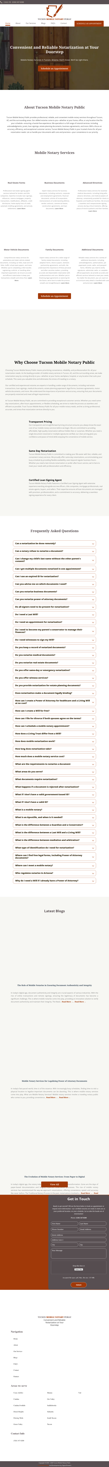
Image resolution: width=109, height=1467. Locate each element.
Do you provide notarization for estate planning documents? (48, 685)
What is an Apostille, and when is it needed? (39, 817)
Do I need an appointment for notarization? (38, 622)
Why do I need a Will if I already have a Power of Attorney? (46, 880)
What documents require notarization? (36, 779)
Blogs (43, 23)
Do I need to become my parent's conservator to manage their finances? (48, 630)
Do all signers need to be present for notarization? (42, 607)
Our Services (31, 23)
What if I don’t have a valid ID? (31, 802)
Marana (49, 1393)
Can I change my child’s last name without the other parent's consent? (48, 559)
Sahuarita (50, 1411)
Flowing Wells (18, 1418)
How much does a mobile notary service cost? (40, 756)
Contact (64, 23)
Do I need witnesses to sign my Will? (34, 640)
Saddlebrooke (51, 1405)
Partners (16, 1376)
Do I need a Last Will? (26, 614)
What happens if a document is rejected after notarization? (47, 787)
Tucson (49, 1424)
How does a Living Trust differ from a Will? (38, 733)
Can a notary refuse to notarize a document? (39, 551)
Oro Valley (51, 1399)
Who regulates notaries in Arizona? (34, 873)
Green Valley (18, 1424)
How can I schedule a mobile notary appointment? (42, 726)
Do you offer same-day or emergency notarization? (42, 670)
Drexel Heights (19, 1411)
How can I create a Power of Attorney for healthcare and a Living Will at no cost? (52, 701)
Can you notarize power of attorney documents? (41, 599)
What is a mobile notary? (28, 809)
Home (7, 23)
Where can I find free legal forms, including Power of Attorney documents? (48, 856)
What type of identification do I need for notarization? (44, 847)
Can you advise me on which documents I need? (41, 584)
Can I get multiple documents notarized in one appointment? (48, 569)
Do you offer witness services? (31, 678)
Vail (79, 1393)
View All (54, 1184)
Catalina (16, 1399)
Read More (67, 1002)
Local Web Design (43, 1465)
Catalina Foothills (19, 1405)
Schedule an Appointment (89, 23)
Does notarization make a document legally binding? (43, 693)
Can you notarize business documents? (36, 591)
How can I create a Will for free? (32, 711)
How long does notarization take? (33, 749)
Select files (78, 1269)
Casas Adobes (18, 1393)
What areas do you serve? (29, 771)
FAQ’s (53, 23)
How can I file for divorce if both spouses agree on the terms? (48, 718)
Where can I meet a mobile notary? (34, 865)
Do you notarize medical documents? (35, 655)
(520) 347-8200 (14, 2)
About (18, 23)
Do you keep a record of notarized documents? (40, 647)
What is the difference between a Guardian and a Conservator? (49, 825)
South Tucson (51, 1418)
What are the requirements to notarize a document (42, 764)
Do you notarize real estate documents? (36, 662)
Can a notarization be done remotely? (35, 543)
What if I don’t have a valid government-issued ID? (42, 794)
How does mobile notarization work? (35, 741)
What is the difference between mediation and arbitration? (47, 840)
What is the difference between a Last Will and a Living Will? (48, 832)
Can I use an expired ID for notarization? (37, 576)
